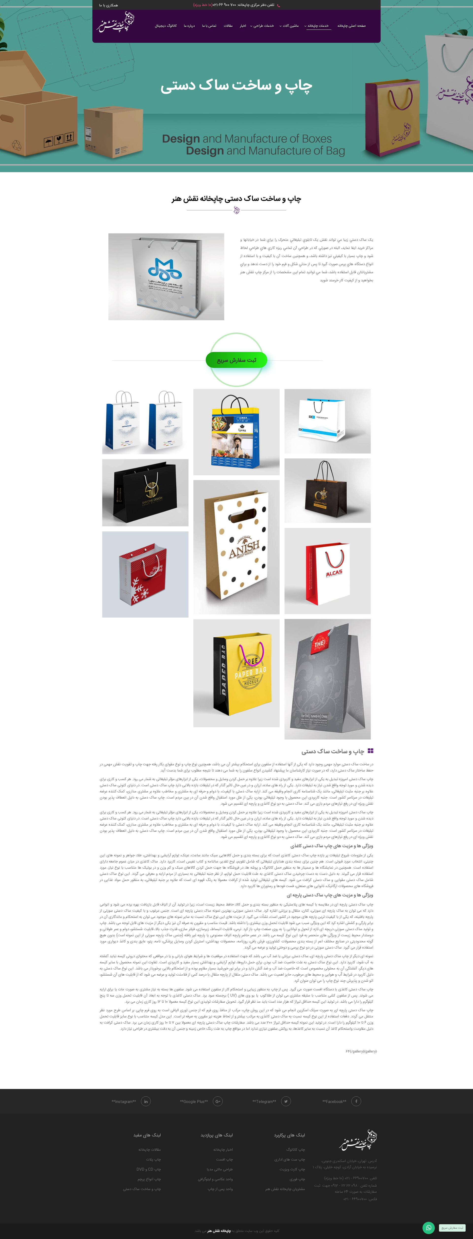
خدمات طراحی (263, 26)
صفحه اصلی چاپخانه (352, 26)
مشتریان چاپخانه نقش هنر (285, 1189)
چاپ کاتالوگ (295, 1150)
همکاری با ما (108, 5)
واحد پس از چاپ (220, 1189)
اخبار (243, 26)
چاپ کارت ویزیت (292, 1169)
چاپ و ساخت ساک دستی (142, 1189)
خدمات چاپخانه (318, 26)
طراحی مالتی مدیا (220, 1169)
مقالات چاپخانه (149, 1150)
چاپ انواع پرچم (149, 1179)
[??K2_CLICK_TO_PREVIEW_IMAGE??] (166, 276)
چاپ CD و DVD (148, 1169)
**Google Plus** (194, 1102)
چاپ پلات (153, 1160)
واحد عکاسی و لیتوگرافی (215, 1179)
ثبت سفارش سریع (236, 360)
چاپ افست (224, 1160)
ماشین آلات (291, 26)
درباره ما (189, 26)
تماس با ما (209, 26)
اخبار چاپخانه (223, 1150)
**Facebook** (334, 1102)
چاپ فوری (297, 1179)
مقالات (228, 26)
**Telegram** (264, 1102)
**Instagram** (124, 1102)
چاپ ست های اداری (289, 1160)
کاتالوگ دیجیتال (166, 26)
